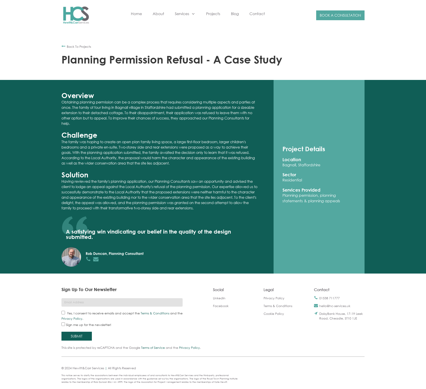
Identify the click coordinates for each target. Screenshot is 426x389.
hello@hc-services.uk (334, 306)
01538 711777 (329, 298)
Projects (213, 13)
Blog (235, 13)
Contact (257, 13)
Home (136, 13)
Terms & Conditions (155, 313)
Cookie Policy (274, 314)
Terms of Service (153, 347)
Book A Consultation (340, 15)
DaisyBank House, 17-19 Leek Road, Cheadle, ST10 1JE (341, 316)
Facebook (221, 306)
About (158, 13)
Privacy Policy (71, 318)
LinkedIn (219, 298)
